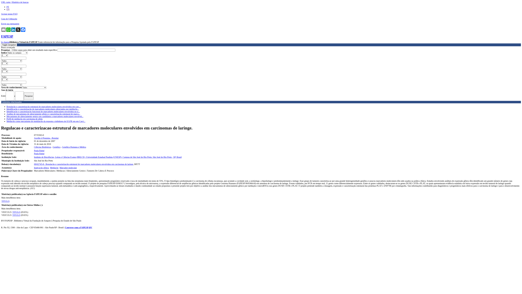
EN (8, 9)
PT (8, 7)
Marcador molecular (68, 168)
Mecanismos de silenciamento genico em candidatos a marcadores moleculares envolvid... (45, 116)
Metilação (54, 168)
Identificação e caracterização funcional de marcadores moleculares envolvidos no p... (43, 111)
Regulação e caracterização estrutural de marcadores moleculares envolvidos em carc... (44, 106)
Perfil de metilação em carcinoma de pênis (25, 119)
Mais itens (5, 198)
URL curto (5, 2)
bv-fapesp (5, 42)
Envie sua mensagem (10, 24)
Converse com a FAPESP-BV (78, 227)
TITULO (5, 201)
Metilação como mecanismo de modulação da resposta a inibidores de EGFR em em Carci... (46, 121)
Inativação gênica (41, 168)
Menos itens (15, 198)
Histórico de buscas (20, 2)
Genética (56, 147)
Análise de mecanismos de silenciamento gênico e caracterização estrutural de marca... (43, 114)
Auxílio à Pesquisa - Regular (46, 138)
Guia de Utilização (9, 19)
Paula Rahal (39, 150)
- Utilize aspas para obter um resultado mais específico (29, 50)
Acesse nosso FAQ (9, 14)
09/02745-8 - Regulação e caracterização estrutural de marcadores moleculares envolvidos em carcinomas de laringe (83, 164)
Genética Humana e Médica (74, 147)
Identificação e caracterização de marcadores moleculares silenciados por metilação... (43, 109)
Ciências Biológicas (42, 147)
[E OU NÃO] (4, 55)
